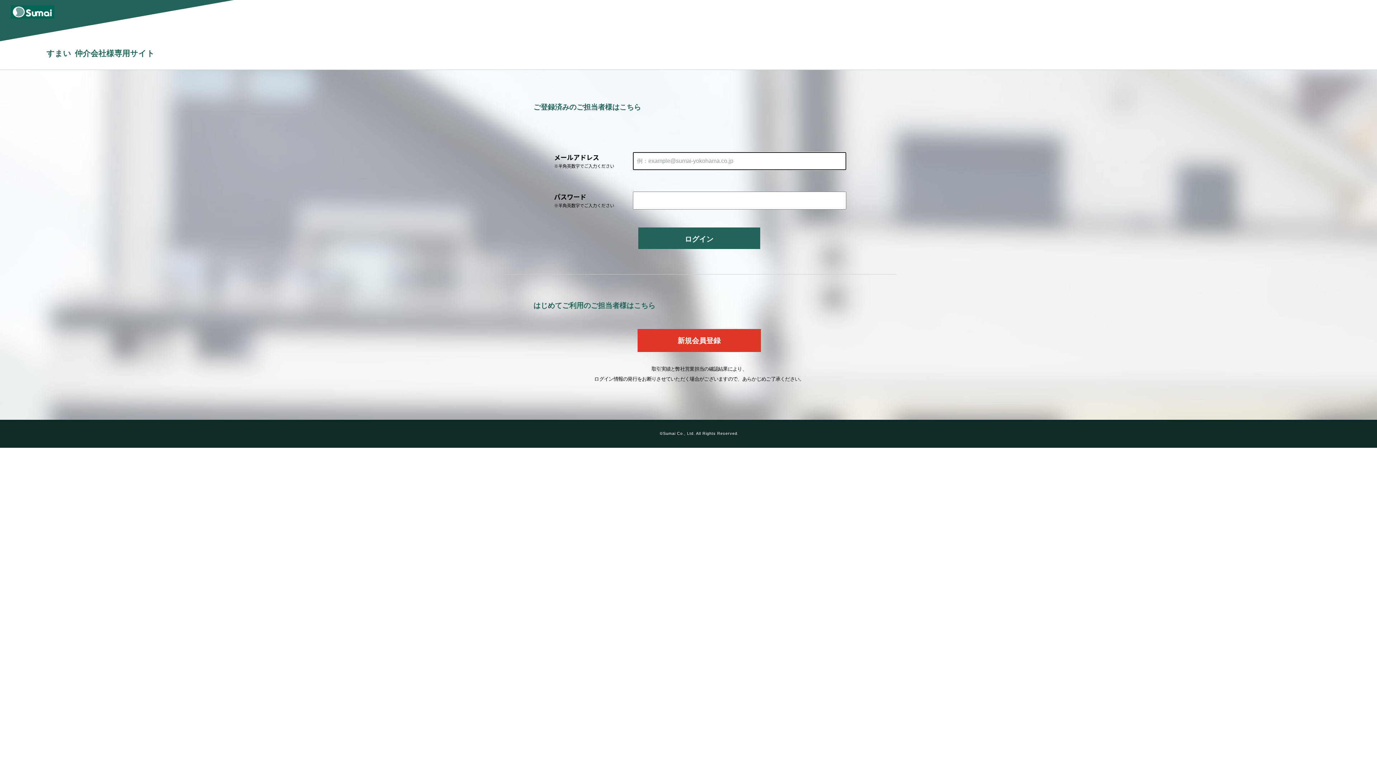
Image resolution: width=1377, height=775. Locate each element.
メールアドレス (584, 160)
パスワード (584, 200)
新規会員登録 (699, 340)
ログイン (699, 239)
